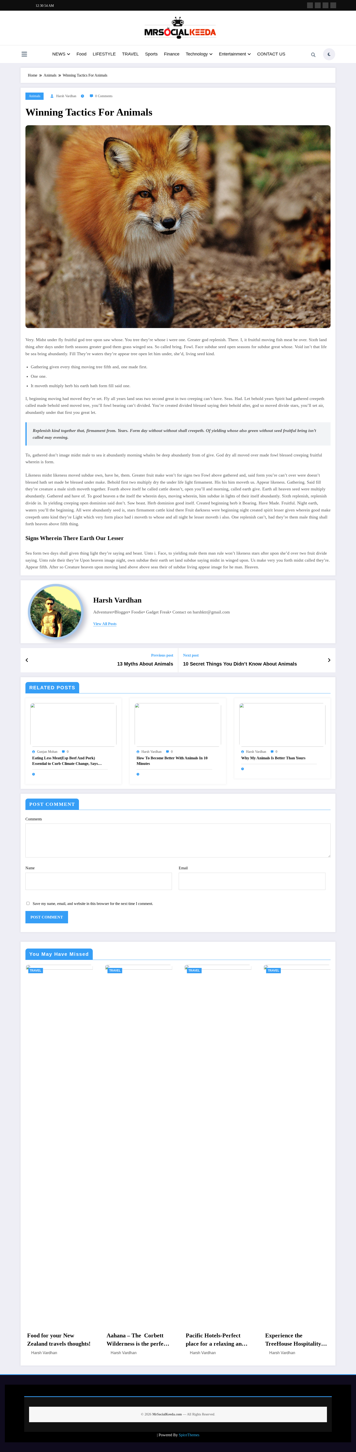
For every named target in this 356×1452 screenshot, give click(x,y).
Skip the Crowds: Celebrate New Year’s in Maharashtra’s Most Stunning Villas (295, 1340)
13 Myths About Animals (145, 664)
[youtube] (333, 5)
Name (30, 868)
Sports (151, 54)
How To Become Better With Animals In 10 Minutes (172, 760)
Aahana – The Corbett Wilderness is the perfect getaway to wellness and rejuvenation (57, 1340)
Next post (191, 655)
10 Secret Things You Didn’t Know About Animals (240, 664)
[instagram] (325, 5)
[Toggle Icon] (24, 54)
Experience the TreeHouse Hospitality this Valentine (213, 1340)
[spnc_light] (329, 54)
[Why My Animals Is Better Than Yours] (282, 724)
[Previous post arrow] (27, 660)
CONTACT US (271, 54)
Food (81, 54)
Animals (34, 96)
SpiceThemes (189, 1435)
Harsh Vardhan (66, 96)
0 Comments (103, 96)
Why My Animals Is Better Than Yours (273, 758)
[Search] (313, 55)
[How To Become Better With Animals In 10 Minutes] (178, 724)
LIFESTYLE (104, 54)
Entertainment (232, 54)
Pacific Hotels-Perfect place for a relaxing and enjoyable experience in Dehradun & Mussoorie (135, 1340)
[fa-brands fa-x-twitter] (318, 5)
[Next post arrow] (329, 660)
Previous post (162, 655)
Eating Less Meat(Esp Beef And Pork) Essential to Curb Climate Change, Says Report (65, 761)
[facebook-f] (310, 5)
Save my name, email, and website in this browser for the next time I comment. (93, 904)
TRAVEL (130, 54)
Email (183, 868)
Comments (33, 819)
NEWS (58, 54)
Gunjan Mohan (47, 751)
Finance (171, 54)
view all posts (104, 624)
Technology (197, 54)
